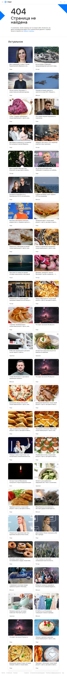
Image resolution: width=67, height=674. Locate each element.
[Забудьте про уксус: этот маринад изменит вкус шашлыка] (46, 137)
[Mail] (6, 2)
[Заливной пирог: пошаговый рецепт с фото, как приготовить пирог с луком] (46, 215)
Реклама (15, 672)
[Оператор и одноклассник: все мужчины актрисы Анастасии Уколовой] (20, 527)
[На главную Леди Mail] (9, 2)
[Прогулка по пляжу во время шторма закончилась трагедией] (20, 267)
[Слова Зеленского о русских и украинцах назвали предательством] (20, 371)
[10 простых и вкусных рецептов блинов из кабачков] (46, 345)
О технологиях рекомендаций (37, 672)
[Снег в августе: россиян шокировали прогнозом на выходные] (46, 553)
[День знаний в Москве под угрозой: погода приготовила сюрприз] (20, 163)
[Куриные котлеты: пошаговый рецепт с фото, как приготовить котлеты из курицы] (20, 501)
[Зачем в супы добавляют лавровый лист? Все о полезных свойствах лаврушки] (46, 475)
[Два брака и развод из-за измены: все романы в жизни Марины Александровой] (20, 137)
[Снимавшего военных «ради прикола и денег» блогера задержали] (20, 579)
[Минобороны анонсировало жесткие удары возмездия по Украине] (46, 501)
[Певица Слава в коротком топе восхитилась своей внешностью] (20, 449)
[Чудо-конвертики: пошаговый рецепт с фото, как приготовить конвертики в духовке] (20, 423)
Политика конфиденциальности (53, 672)
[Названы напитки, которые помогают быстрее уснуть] (20, 605)
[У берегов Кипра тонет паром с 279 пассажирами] (46, 189)
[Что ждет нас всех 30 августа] (46, 319)
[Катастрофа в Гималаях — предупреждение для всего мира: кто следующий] (46, 59)
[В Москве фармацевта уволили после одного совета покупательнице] (20, 345)
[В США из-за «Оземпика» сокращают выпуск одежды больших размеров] (46, 605)
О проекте (26, 672)
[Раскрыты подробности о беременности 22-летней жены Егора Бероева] (20, 189)
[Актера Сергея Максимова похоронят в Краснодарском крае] (20, 475)
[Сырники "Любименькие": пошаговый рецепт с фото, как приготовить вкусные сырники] (20, 319)
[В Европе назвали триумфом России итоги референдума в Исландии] (46, 579)
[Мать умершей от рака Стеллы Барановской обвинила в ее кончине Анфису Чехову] (20, 59)
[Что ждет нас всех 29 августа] (46, 371)
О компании (9, 672)
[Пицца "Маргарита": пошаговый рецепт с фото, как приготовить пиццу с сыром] (46, 293)
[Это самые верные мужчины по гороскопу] (46, 111)
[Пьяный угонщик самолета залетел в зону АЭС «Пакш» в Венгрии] (46, 85)
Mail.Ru (3, 672)
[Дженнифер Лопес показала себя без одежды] (46, 527)
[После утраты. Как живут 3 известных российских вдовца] (20, 85)
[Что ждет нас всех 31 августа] (20, 631)
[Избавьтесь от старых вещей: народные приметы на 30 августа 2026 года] (20, 293)
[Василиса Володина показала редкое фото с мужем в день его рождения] (20, 215)
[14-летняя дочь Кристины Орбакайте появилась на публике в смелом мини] (46, 163)
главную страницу (28, 31)
